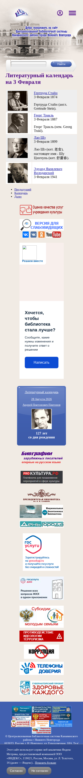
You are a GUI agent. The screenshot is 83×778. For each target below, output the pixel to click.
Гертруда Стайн (46, 93)
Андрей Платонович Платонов (41, 404)
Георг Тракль (44, 115)
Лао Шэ (40, 137)
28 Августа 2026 (41, 399)
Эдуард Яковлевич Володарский (48, 171)
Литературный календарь (41, 392)
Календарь (21, 193)
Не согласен (39, 770)
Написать (41, 362)
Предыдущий (22, 189)
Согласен (16, 770)
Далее (18, 196)
